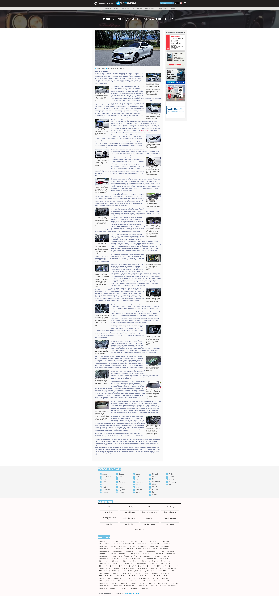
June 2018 (173, 568)
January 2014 (145, 588)
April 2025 (132, 546)
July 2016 (127, 578)
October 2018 (130, 568)
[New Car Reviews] (170, 512)
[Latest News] (109, 512)
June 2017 (148, 573)
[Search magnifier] (173, 3)
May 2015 (133, 583)
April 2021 (166, 556)
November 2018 (118, 568)
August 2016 (117, 578)
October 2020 (164, 558)
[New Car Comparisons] (149, 512)
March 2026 (153, 541)
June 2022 (171, 551)
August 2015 (104, 583)
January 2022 (146, 553)
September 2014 (142, 585)
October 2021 (105, 556)
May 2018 (104, 571)
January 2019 (174, 566)
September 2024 (143, 548)
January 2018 (145, 571)
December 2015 (128, 580)
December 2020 (138, 558)
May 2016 (146, 578)
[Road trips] (109, 524)
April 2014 (113, 588)
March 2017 (104, 576)
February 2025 (154, 546)
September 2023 (117, 551)
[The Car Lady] (170, 524)
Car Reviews (125, 8)
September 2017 (117, 573)
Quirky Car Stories (163, 8)
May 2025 (123, 546)
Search (173, 8)
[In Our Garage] (170, 507)
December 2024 (105, 548)
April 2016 (155, 578)
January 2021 (127, 558)
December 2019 (129, 563)
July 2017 (138, 573)
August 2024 (155, 548)
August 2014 (154, 585)
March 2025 (142, 546)
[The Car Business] (149, 524)
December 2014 (105, 585)
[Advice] (109, 507)
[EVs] (149, 507)
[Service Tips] (129, 524)
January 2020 (117, 563)
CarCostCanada (144, 130)
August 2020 (117, 561)
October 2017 (105, 573)
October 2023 (105, 551)
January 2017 (126, 576)
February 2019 (163, 566)
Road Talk (139, 8)
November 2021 (170, 553)
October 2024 (131, 548)
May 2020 (147, 561)
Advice (116, 8)
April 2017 (166, 573)
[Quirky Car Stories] (129, 518)
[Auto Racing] (129, 507)
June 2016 (137, 578)
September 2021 (117, 556)
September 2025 (154, 543)
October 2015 (153, 580)
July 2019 (114, 566)
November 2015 (141, 580)
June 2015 (124, 583)
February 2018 (134, 571)
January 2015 (174, 583)
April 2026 (143, 541)
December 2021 (158, 553)
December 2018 (105, 568)
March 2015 (152, 583)
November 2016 (151, 576)
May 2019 (133, 566)
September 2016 (105, 578)
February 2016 (105, 580)
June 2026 (124, 541)
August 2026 (104, 541)
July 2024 (165, 548)
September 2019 (165, 563)
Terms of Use (135, 593)
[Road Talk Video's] (170, 518)
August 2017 (128, 573)
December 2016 (138, 576)
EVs (133, 8)
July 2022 (161, 551)
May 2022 (104, 553)
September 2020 (106, 561)
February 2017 (115, 576)
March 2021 (104, 558)
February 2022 (135, 553)
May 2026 (134, 541)
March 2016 (165, 578)
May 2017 (157, 573)
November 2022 (150, 551)
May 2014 (104, 588)
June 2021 (148, 556)
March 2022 (123, 553)
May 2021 (157, 556)
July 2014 (164, 585)
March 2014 (123, 588)
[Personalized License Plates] (109, 518)
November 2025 (129, 543)
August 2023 (129, 551)
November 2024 (118, 548)
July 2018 (164, 568)
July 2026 (115, 541)
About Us (106, 8)
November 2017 (169, 571)
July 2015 (114, 583)
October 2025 (142, 543)
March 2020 (166, 561)
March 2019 (152, 566)
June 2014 (173, 585)
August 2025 (166, 543)
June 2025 (113, 546)
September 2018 (142, 568)
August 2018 (154, 568)
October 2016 (163, 576)
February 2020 (105, 563)
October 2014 (130, 585)
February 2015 (163, 583)
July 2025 (104, 546)
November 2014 (118, 585)
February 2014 (134, 588)
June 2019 (124, 566)
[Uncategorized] (139, 529)
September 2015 (165, 580)
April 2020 (156, 561)
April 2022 (113, 553)
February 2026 (165, 541)
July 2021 (138, 556)
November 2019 (141, 563)
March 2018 (123, 571)
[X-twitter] (176, 3)
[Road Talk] (149, 518)
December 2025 (117, 543)
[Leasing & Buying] (129, 512)
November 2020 (151, 558)
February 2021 (115, 558)
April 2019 (142, 566)
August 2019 (104, 566)
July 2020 (128, 561)
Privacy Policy (127, 593)
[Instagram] (178, 3)
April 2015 (142, 583)
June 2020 (137, 561)
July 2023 (139, 551)
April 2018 (113, 571)
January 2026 (105, 543)
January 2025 (165, 546)
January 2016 (116, 580)
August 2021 (128, 556)
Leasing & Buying (149, 8)
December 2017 (157, 571)
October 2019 (153, 563)
